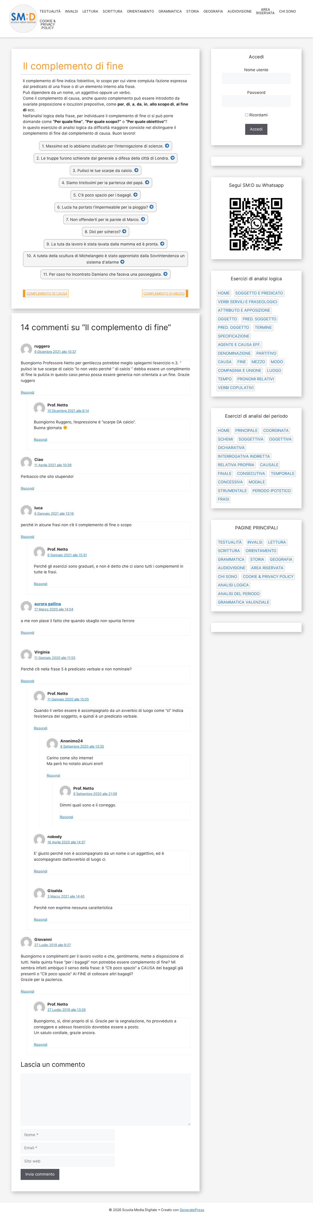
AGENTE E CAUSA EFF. (239, 344)
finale (224, 473)
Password (256, 92)
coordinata (276, 430)
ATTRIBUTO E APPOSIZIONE (244, 310)
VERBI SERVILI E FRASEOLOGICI (247, 301)
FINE (241, 361)
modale (257, 482)
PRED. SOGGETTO (259, 319)
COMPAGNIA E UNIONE (239, 370)
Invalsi (71, 11)
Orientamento (140, 11)
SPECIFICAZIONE (233, 336)
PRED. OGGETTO (233, 327)
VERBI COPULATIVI (235, 387)
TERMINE (263, 327)
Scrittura (112, 11)
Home (224, 293)
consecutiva (251, 473)
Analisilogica (233, 585)
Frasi (223, 499)
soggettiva (251, 439)
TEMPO (225, 379)
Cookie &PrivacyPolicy (48, 24)
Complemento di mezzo (164, 293)
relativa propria (236, 465)
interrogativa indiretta (244, 456)
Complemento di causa (46, 293)
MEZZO (258, 361)
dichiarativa (231, 447)
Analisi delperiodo (239, 593)
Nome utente (256, 70)
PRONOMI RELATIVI (255, 379)
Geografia (213, 11)
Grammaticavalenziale (243, 602)
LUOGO (274, 370)
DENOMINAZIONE (234, 353)
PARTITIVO (266, 353)
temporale (282, 473)
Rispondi (27, 392)
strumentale (232, 490)
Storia (192, 11)
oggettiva (280, 439)
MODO (277, 361)
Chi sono (287, 11)
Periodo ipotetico (272, 490)
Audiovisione (240, 11)
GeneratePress (192, 1210)
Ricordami (258, 115)
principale (246, 430)
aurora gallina (47, 604)
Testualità (50, 11)
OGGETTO (227, 319)
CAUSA (225, 361)
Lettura (90, 11)
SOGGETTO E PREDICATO (259, 293)
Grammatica (170, 11)
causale (269, 465)
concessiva (230, 482)
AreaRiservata (265, 11)
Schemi (225, 439)
